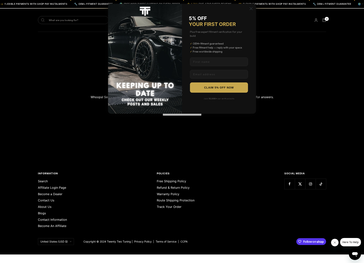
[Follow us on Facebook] (289, 184)
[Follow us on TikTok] (321, 184)
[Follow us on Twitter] (300, 184)
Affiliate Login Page (52, 187)
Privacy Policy (143, 241)
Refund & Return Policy (173, 187)
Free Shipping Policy (171, 181)
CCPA (183, 241)
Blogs (42, 213)
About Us (44, 207)
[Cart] (324, 20)
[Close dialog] (251, 8)
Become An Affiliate (52, 226)
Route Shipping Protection (176, 200)
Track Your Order (169, 207)
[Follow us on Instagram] (310, 184)
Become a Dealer (50, 194)
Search (43, 181)
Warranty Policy (168, 194)
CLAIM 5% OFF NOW (219, 87)
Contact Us (46, 200)
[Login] (316, 20)
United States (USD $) (54, 241)
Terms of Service (167, 241)
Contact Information (52, 220)
